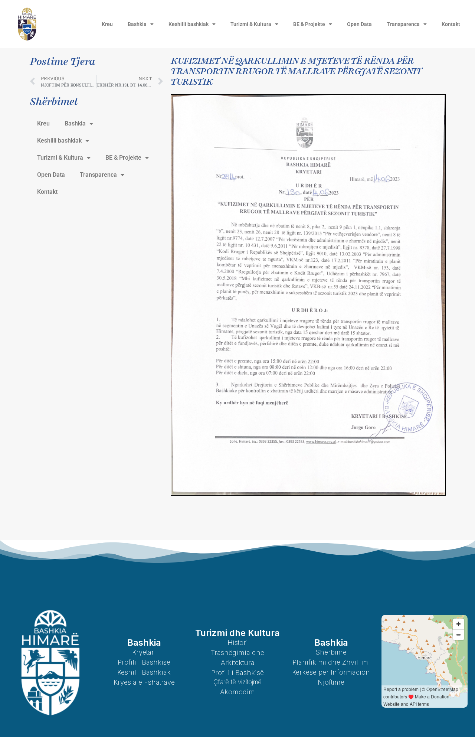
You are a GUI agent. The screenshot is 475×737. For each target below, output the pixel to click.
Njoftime (331, 682)
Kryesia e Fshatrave (144, 682)
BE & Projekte (309, 24)
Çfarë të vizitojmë (237, 682)
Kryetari (144, 652)
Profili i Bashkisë (144, 662)
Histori (237, 642)
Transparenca (403, 24)
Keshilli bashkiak (188, 24)
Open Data (359, 24)
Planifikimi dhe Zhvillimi (331, 662)
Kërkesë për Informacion (331, 672)
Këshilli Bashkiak (144, 672)
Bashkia (137, 24)
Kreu (107, 24)
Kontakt (451, 24)
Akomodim (237, 692)
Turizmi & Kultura (250, 24)
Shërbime (331, 652)
